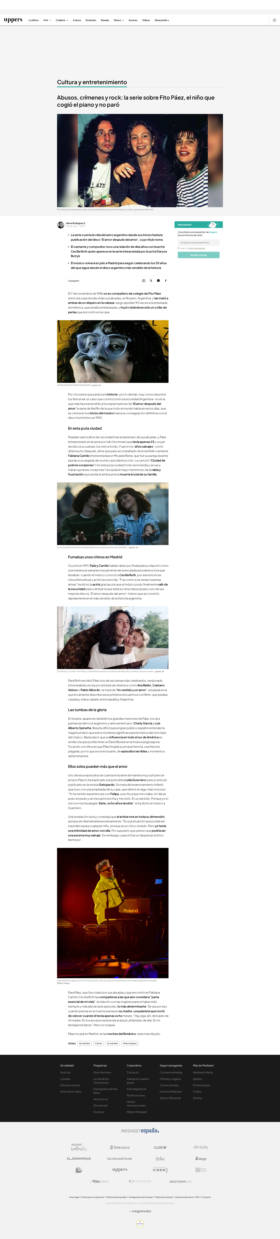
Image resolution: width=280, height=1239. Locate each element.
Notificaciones (136, 1095)
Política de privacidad (116, 1197)
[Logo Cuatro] (160, 1147)
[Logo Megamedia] (141, 1211)
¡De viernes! (100, 1105)
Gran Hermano (102, 1072)
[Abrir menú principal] (274, 20)
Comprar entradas (171, 1072)
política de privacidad (196, 248)
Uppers (197, 1079)
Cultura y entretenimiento (92, 81)
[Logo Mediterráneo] (180, 1181)
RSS (197, 1197)
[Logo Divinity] (201, 1147)
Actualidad (84, 1043)
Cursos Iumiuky (169, 1085)
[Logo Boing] (160, 1159)
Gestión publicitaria (184, 1197)
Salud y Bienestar (170, 1098)
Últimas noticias (70, 1085)
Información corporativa (93, 1197)
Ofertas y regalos (170, 1079)
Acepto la (192, 248)
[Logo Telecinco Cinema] (160, 1170)
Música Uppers (130, 1043)
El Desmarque (201, 1085)
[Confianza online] (140, 1226)
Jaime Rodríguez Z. (76, 223)
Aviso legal (74, 1197)
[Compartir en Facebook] (166, 281)
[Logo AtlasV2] (99, 1181)
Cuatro (197, 1091)
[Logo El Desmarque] (79, 1159)
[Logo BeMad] (79, 1170)
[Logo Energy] (201, 1159)
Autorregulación (137, 1089)
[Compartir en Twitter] (151, 281)
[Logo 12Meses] (201, 1170)
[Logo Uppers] (119, 1170)
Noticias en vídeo (71, 1091)
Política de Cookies (164, 1197)
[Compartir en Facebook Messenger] (158, 281)
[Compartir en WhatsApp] (144, 281)
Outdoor (98, 1112)
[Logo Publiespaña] (140, 1181)
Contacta (133, 1072)
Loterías (65, 1079)
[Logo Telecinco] (119, 1147)
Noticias (65, 1072)
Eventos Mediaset (171, 1091)
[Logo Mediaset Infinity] (79, 1147)
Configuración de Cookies (140, 1197)
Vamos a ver (100, 1099)
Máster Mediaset (137, 1112)
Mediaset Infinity (203, 1072)
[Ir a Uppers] (13, 20)
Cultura (98, 1043)
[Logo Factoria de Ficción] (119, 1159)
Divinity (197, 1098)
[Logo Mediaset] (140, 1132)
